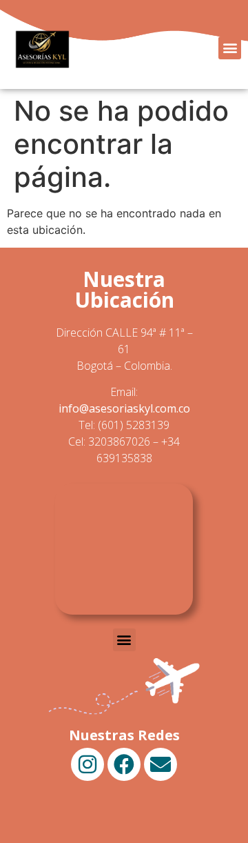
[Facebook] (124, 764)
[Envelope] (160, 764)
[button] (229, 48)
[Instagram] (87, 764)
